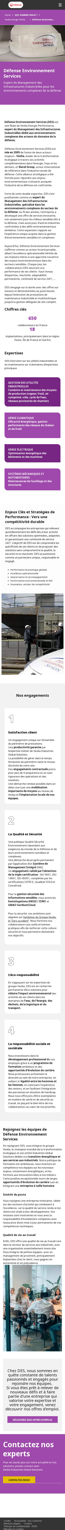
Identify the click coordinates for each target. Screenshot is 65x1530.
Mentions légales (12, 1523)
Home (8, 15)
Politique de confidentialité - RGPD (20, 1526)
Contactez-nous (19, 1479)
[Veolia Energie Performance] (16, 4)
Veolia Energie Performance (16, 19)
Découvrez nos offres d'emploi (32, 1419)
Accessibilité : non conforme (28, 1520)
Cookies (28, 1523)
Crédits (7, 1520)
